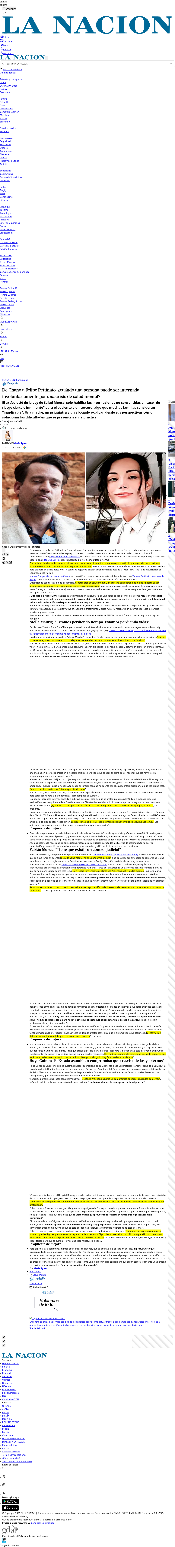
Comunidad (6, 151)
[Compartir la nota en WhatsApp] (7, 554)
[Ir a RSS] (3, 1494)
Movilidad (5, 115)
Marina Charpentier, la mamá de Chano (50, 576)
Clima (3, 82)
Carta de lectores (9, 268)
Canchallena (6, 196)
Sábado (4, 275)
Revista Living (7, 298)
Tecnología (5, 213)
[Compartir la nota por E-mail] (10, 562)
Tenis (2, 193)
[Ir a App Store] (10, 1509)
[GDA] (10, 1532)
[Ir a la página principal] (87, 33)
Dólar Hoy (5, 102)
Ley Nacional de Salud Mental (64, 556)
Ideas (3, 278)
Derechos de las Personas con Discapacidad (84, 864)
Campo (3, 105)
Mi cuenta (8, 53)
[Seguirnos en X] (3, 1477)
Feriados (4, 219)
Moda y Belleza (7, 229)
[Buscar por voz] (171, 63)
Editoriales (5, 170)
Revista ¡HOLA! (7, 291)
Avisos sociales (7, 265)
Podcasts (4, 226)
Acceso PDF (6, 255)
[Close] (3, 1337)
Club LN (7, 49)
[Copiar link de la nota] (3, 558)
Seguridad (5, 141)
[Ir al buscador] (5, 13)
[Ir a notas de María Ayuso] (84, 436)
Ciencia (3, 157)
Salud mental (39, 1274)
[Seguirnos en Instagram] (3, 1485)
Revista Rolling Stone (11, 301)
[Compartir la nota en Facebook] (3, 562)
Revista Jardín (7, 304)
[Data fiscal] (4, 1542)
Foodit (6, 45)
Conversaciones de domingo (15, 271)
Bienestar (5, 154)
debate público (51, 559)
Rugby (3, 190)
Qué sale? (5, 239)
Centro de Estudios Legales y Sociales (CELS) (115, 854)
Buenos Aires (7, 137)
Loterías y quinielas (10, 222)
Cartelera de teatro (10, 245)
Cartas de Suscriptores (12, 177)
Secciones (8, 41)
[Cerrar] (46, 58)
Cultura (4, 147)
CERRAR (3, 2)
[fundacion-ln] (10, 385)
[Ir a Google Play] (10, 1503)
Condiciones (37, 1522)
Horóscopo (6, 216)
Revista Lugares (8, 294)
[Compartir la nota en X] (7, 562)
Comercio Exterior (9, 111)
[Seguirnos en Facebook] (3, 1468)
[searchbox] (86, 63)
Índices (3, 118)
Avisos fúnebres (8, 262)
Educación (5, 144)
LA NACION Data (8, 85)
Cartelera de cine (9, 242)
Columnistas (6, 173)
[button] (87, 211)
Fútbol (3, 186)
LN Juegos (5, 206)
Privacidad (49, 1522)
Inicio (6, 37)
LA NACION (8, 379)
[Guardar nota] (3, 550)
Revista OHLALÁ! (8, 288)
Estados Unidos (8, 128)
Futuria (3, 98)
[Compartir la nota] (3, 554)
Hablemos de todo (9, 160)
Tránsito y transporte (11, 79)
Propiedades (6, 108)
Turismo (4, 209)
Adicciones (35, 1271)
